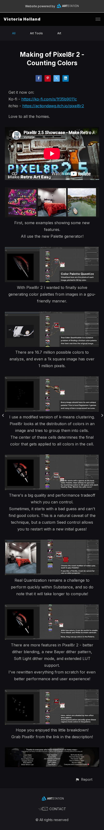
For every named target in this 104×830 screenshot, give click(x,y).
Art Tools (36, 33)
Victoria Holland (22, 19)
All (13, 33)
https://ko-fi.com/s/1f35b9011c (49, 99)
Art (59, 33)
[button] (83, 779)
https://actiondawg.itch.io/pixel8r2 (53, 105)
